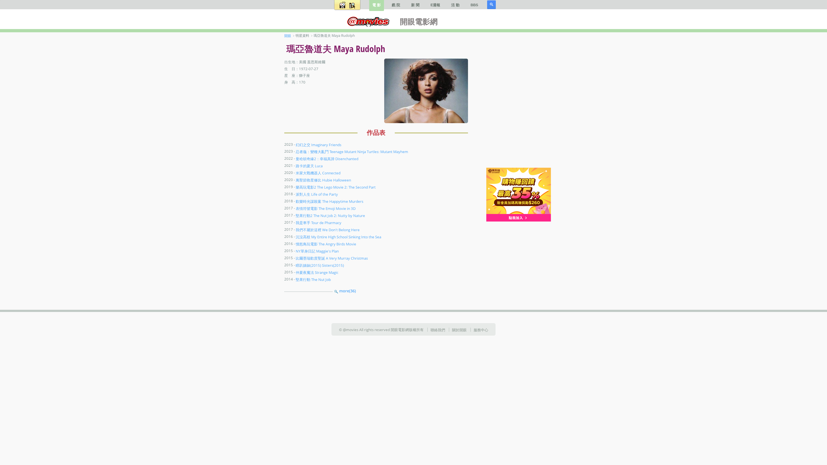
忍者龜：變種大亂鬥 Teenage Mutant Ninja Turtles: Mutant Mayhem (352, 151)
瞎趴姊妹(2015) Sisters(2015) (320, 265)
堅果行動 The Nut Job (313, 279)
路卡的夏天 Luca (309, 165)
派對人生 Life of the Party (317, 194)
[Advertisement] (514, 101)
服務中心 (481, 329)
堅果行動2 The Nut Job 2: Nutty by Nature (330, 215)
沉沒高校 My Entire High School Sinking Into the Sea (338, 236)
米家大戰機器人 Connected (318, 172)
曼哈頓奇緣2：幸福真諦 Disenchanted (327, 158)
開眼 (287, 35)
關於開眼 (459, 329)
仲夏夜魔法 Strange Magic (317, 272)
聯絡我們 (438, 329)
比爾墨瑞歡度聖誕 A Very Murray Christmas (332, 258)
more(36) (347, 290)
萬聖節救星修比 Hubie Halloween (323, 180)
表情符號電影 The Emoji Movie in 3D (326, 208)
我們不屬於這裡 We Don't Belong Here (328, 229)
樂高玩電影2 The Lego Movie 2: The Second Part (336, 187)
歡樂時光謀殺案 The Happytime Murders (329, 201)
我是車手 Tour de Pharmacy (318, 222)
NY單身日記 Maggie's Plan (317, 251)
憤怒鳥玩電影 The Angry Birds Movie (326, 243)
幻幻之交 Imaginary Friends (318, 144)
